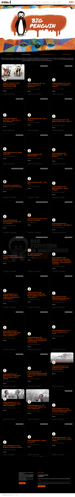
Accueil (35, 2)
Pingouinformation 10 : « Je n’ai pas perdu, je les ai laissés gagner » (61, 438)
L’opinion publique (66, 54)
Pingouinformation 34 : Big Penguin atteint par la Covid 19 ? (61, 121)
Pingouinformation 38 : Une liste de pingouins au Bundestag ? (36, 85)
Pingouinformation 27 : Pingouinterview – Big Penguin (61, 224)
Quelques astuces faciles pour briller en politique (37, 219)
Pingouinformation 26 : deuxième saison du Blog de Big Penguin (13, 257)
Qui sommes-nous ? (45, 2)
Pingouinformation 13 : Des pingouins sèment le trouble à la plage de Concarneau (61, 410)
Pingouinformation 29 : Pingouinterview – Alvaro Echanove (60, 188)
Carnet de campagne (26, 54)
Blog (39, 2)
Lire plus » (29, 91)
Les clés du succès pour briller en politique (35, 254)
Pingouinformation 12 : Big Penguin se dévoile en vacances (12, 446)
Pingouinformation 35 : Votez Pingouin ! (37, 119)
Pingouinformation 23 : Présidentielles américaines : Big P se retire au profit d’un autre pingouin (37, 295)
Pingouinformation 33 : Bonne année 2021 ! (12, 153)
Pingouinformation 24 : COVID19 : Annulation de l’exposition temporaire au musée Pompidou (11, 296)
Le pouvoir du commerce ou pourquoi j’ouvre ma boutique (12, 186)
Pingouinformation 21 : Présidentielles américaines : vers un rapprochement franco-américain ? (12, 333)
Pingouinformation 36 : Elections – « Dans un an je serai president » (11, 120)
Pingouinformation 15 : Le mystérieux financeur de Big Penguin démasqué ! (11, 403)
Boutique (59, 2)
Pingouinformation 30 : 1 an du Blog (37, 183)
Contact (53, 2)
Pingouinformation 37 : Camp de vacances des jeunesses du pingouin (61, 84)
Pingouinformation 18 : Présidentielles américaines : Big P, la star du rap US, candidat (12, 376)
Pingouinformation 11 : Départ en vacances (37, 441)
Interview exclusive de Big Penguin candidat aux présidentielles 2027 (11, 84)
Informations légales (14, 494)
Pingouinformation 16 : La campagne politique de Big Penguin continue (60, 367)
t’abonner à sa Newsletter (54, 59)
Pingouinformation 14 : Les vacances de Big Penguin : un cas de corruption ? (36, 406)
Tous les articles (8, 54)
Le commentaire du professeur (46, 54)
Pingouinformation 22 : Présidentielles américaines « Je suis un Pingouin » (60, 298)
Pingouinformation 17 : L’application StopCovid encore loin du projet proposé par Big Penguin (37, 374)
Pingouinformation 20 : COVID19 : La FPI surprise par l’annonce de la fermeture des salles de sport (37, 339)
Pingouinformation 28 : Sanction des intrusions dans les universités (12, 221)
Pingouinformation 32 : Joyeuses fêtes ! (35, 155)
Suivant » (41, 456)
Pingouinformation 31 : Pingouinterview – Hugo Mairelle (59, 154)
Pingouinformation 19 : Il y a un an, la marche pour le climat (61, 331)
